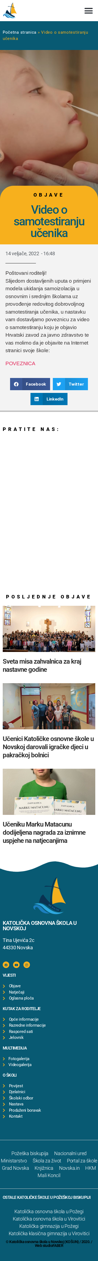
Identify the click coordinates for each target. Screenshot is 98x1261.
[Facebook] (6, 964)
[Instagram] (26, 964)
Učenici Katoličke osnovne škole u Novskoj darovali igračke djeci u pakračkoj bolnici (48, 747)
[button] (88, 10)
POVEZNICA (20, 363)
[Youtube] (16, 964)
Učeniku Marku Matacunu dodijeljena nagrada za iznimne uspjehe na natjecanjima (44, 832)
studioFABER (53, 1245)
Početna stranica (19, 32)
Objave (49, 195)
